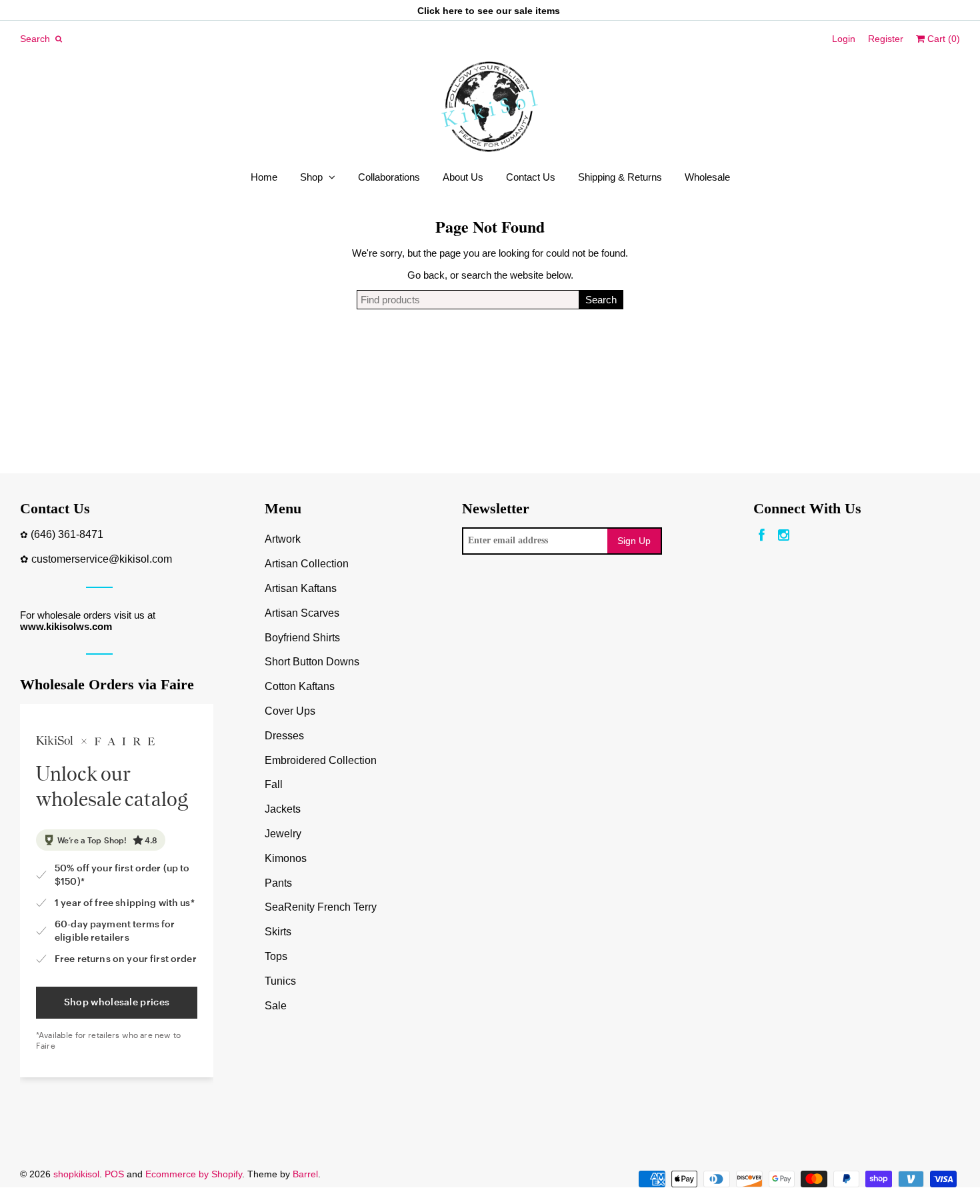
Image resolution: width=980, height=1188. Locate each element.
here (453, 10)
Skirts (278, 931)
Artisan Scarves (302, 613)
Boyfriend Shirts (302, 637)
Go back (426, 275)
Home (264, 177)
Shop (311, 177)
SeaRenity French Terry (321, 907)
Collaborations (389, 177)
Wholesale (707, 177)
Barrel (305, 1174)
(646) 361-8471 (67, 534)
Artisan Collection (307, 563)
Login (843, 38)
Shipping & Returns (620, 177)
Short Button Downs (312, 661)
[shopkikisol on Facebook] (761, 535)
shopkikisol (76, 1174)
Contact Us (530, 177)
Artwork (283, 539)
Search (601, 299)
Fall (274, 784)
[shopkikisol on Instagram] (783, 535)
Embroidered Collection (321, 760)
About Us (463, 177)
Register (885, 38)
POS (114, 1174)
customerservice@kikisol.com (101, 559)
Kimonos (286, 858)
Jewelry (283, 833)
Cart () (942, 38)
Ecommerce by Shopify (193, 1174)
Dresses (284, 735)
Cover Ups (290, 711)
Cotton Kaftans (300, 686)
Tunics (280, 981)
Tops (276, 956)
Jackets (283, 809)
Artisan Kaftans (301, 588)
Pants (278, 883)
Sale (276, 1005)
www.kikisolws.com (66, 626)
